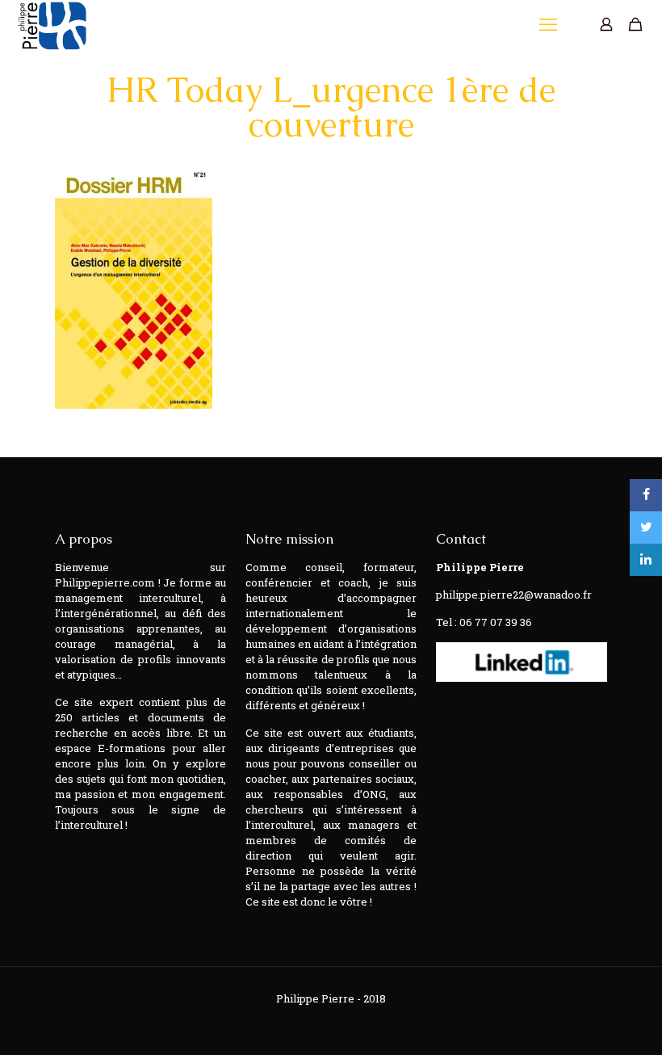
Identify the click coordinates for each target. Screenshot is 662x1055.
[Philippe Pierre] (51, 24)
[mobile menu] (550, 24)
